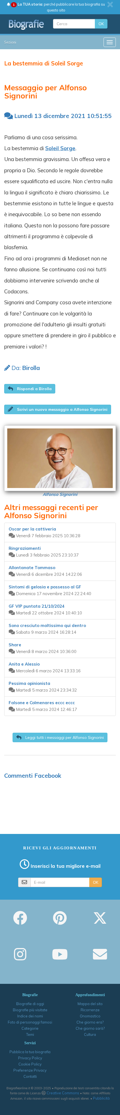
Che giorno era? (90, 1022)
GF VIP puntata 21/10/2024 (36, 606)
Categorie (30, 1028)
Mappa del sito (90, 1003)
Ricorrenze (90, 1010)
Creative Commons (63, 1093)
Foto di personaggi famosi (30, 1022)
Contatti (30, 1076)
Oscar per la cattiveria (32, 529)
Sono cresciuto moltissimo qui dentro (47, 625)
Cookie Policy (30, 1064)
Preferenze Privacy (30, 1070)
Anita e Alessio (24, 664)
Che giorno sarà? (90, 1028)
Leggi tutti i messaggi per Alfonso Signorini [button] (64, 737)
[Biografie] (26, 24)
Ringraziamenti (25, 548)
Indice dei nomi (30, 1016)
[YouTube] (60, 958)
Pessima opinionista (29, 683)
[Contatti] (100, 958)
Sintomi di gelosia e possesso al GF (45, 587)
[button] (29, 388)
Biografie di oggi (30, 1003)
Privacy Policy (30, 1058)
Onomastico (90, 1016)
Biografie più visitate (30, 1010)
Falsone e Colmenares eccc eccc (42, 702)
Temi (30, 1034)
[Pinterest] (60, 922)
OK (101, 23)
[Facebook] (20, 922)
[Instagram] (20, 958)
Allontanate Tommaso (32, 567)
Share (15, 644)
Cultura (90, 1034)
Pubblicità (101, 1098)
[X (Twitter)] (100, 922)
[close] (110, 4)
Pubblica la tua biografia (30, 1052)
